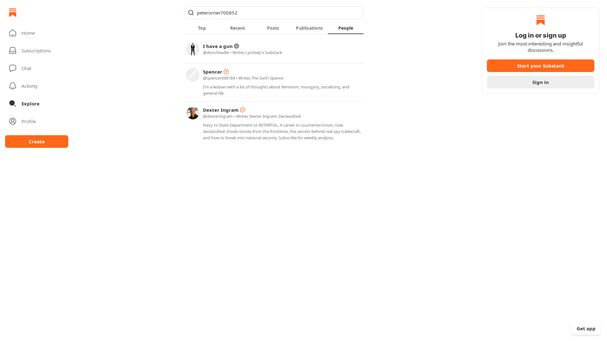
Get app (586, 328)
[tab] (202, 27)
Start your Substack (540, 66)
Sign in (540, 82)
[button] (36, 32)
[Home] (12, 12)
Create (37, 141)
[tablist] (274, 27)
